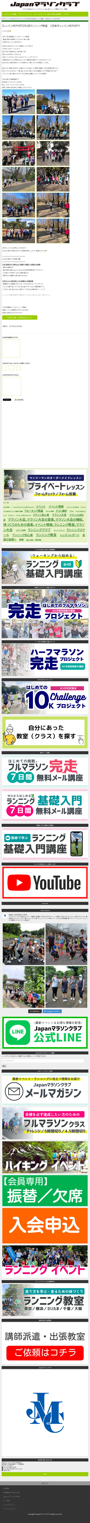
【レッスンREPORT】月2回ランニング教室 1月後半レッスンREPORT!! (41, 26)
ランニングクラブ (39, 529)
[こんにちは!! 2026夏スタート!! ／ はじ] (23, 944)
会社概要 (6, 1488)
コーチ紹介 (6, 1501)
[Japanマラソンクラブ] (45, 1455)
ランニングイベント (40, 14)
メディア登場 (21, 530)
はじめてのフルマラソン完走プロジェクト (23, 507)
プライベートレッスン (25, 14)
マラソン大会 (59, 515)
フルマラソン (11, 515)
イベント (40, 506)
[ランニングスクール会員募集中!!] (45, 1316)
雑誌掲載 (38, 540)
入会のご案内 (50, 14)
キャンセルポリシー (9, 1505)
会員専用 (58, 14)
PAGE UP (45, 1483)
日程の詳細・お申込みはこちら (19, 317)
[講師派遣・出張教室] (45, 1363)
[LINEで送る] (19, 400)
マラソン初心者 (41, 515)
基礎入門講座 (29, 540)
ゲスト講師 (61, 510)
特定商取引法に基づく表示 (11, 1492)
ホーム (4, 14)
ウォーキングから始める (73, 507)
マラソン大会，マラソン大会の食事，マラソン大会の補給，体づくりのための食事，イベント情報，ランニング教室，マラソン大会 (43, 524)
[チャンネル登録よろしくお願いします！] (45, 898)
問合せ (45, 1474)
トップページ (5, 19)
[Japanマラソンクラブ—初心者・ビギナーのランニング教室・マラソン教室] (45, 6)
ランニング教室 (11, 14)
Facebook (45, 903)
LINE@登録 (6, 507)
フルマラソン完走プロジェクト (23, 515)
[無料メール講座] (45, 787)
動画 (21, 539)
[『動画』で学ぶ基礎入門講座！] (45, 860)
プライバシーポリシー (9, 1509)
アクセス (66, 14)
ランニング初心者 (22, 535)
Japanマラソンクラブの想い (11, 1496)
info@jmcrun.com (15, 1469)
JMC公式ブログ (14, 19)
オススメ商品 (50, 511)
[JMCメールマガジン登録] (45, 1105)
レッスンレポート (69, 535)
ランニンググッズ (59, 530)
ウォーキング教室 (33, 510)
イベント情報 (56, 506)
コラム (72, 511)
